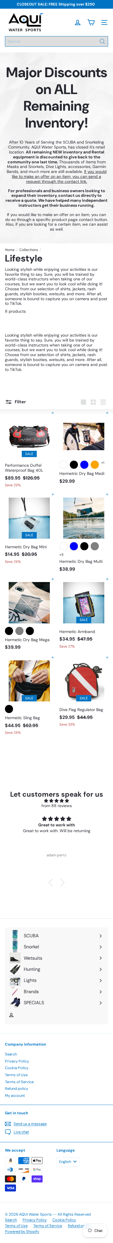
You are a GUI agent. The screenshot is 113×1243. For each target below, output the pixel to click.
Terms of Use (16, 1074)
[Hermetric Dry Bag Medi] (83, 449)
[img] (56, 800)
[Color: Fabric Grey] (95, 546)
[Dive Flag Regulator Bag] (83, 693)
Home (9, 250)
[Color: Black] (9, 709)
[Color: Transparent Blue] (84, 465)
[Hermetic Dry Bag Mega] (29, 616)
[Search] (102, 41)
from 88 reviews (56, 805)
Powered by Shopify (22, 1231)
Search (11, 1054)
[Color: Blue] (74, 546)
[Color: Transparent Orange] (95, 465)
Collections (28, 250)
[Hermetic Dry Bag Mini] (29, 530)
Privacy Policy (17, 1061)
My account (15, 1095)
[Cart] (91, 22)
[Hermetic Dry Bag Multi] (83, 534)
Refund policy (16, 1088)
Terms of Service (19, 1081)
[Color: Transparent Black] (74, 465)
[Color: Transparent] (63, 465)
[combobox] (56, 41)
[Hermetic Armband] (83, 615)
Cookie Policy (16, 1067)
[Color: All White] (63, 546)
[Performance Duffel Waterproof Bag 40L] (29, 451)
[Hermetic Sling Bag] (29, 697)
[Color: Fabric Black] (84, 546)
